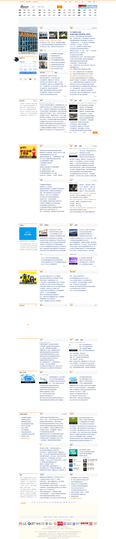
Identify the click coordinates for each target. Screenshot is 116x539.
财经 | (71, 71)
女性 (49, 12)
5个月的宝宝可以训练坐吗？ (80, 387)
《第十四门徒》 (79, 205)
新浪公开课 (23, 372)
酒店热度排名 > (87, 457)
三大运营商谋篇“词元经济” (55, 234)
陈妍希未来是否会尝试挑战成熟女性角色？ (50, 356)
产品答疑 (71, 517)
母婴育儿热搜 (73, 254)
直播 (84, 10)
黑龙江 (60, 502)
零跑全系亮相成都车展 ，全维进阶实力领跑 (50, 491)
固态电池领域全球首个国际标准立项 (49, 483)
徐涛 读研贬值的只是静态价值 (78, 494)
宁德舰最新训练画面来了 (46, 184)
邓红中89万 (61, 127)
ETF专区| (72, 78)
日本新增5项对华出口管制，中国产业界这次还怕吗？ (83, 57)
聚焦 (71, 193)
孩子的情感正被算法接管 (85, 377)
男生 (71, 197)
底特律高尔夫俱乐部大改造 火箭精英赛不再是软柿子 (83, 438)
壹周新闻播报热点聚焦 (78, 367)
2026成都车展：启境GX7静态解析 (78, 124)
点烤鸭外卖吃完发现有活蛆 (57, 64)
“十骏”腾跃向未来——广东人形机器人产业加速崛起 (82, 42)
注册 (67, 517)
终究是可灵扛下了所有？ (55, 229)
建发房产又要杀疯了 (75, 80)
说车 (84, 103)
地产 (75, 342)
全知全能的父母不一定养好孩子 (87, 262)
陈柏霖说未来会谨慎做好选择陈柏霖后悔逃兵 (51, 150)
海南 (69, 502)
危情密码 (85, 197)
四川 (42, 502)
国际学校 (46, 375)
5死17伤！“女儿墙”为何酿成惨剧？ (48, 292)
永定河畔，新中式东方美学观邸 (81, 355)
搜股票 (95, 146)
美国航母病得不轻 (55, 55)
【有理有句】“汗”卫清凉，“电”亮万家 (79, 44)
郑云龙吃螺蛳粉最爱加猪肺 (57, 60)
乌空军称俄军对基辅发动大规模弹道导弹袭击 (51, 207)
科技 (41, 225)
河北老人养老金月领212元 (77, 488)
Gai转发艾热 (43, 165)
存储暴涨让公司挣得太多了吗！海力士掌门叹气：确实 (83, 238)
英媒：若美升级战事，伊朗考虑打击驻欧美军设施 (52, 211)
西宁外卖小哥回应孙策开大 (57, 66)
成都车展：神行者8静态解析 (86, 109)
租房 (72, 342)
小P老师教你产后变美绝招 (79, 389)
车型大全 (22, 62)
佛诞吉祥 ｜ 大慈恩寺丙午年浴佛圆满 (28, 493)
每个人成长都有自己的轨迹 (86, 264)
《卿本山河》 (78, 203)
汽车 (71, 88)
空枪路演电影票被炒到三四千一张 (48, 154)
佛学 (21, 475)
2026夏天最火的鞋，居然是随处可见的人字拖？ (51, 438)
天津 (34, 502)
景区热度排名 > (73, 457)
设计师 (83, 342)
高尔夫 (72, 414)
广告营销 (45, 517)
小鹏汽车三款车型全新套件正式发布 (49, 94)
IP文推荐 (72, 201)
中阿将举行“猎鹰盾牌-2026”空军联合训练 (50, 203)
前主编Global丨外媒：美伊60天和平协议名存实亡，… (53, 46)
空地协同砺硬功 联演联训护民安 (48, 205)
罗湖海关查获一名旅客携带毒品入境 (49, 280)
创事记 (34, 15)
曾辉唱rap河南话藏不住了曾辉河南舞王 (49, 167)
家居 (69, 15)
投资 (95, 10)
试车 (87, 103)
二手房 (64, 15)
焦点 (80, 346)
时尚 (44, 12)
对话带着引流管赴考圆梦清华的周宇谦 (49, 385)
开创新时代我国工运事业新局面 (77, 34)
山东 (72, 502)
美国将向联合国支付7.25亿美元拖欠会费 (50, 78)
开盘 (80, 350)
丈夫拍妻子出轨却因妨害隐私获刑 (79, 486)
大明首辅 (75, 197)
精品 (74, 10)
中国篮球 (50, 103)
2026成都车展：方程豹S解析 (86, 120)
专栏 (64, 10)
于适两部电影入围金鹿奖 (46, 162)
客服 (90, 15)
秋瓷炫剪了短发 (25, 436)
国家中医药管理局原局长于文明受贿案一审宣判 (51, 278)
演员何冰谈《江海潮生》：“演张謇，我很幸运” (51, 175)
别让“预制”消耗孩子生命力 (85, 379)
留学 (64, 12)
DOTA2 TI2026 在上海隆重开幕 (49, 264)
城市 (84, 12)
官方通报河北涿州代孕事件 (76, 54)
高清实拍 (33, 72)
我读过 (77, 183)
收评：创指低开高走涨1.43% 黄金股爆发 (83, 71)
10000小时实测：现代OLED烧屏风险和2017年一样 (82, 246)
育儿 (54, 12)
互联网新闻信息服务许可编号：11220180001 (58, 531)
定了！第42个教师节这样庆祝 (56, 383)
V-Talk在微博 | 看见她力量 (85, 258)
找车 (80, 100)
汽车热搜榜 (94, 100)
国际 (34, 10)
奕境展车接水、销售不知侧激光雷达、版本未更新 (52, 481)
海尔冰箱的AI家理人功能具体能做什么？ (50, 466)
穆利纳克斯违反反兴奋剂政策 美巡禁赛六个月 (81, 440)
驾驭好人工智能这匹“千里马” (47, 464)
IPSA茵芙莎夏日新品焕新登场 (47, 431)
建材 (81, 342)
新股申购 (83, 148)
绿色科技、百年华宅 (78, 359)
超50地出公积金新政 (79, 365)
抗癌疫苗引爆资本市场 (60, 44)
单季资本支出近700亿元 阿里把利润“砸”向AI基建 (82, 84)
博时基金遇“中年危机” (84, 152)
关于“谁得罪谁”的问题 (75, 32)
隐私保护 (49, 527)
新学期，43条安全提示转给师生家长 (82, 397)
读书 (74, 12)
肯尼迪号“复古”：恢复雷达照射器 (48, 199)
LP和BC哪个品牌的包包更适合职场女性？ (50, 346)
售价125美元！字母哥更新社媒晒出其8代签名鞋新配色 (53, 119)
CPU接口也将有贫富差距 (85, 231)
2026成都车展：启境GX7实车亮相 (48, 75)
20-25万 (21, 66)
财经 (71, 146)
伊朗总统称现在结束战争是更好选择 (79, 61)
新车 (54, 15)
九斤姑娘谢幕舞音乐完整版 (46, 160)
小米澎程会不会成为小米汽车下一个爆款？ (50, 479)
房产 (71, 340)
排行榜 (70, 103)
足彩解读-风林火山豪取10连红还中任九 (49, 125)
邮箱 (84, 15)
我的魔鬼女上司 (85, 195)
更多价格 (34, 66)
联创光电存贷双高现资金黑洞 (86, 154)
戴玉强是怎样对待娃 (91, 389)
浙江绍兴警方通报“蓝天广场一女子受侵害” (50, 276)
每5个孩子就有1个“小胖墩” (79, 391)
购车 (76, 100)
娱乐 (41, 146)
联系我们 (50, 517)
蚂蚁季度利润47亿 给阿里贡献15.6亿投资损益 (51, 238)
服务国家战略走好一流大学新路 (57, 377)
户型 (71, 359)
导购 (82, 103)
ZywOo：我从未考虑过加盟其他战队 (50, 258)
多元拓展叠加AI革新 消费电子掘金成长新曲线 (81, 76)
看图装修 (78, 342)
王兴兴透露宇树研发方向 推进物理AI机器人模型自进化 (83, 86)
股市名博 (75, 148)
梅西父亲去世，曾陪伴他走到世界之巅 (28, 107)
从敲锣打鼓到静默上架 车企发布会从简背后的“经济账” (53, 497)
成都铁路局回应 (75, 496)
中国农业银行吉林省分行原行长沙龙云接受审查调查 (52, 286)
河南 (40, 502)
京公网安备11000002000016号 (72, 536)
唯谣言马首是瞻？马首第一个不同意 (80, 492)
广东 (37, 502)
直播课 (71, 385)
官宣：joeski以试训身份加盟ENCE (78, 290)
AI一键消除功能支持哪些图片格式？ (48, 462)
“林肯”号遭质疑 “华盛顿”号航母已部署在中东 (51, 201)
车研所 (21, 225)
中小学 (40, 375)
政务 (95, 12)
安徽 (64, 502)
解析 (91, 103)
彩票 (74, 15)
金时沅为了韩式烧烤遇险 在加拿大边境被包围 (81, 436)
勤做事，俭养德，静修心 (25, 487)
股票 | (71, 73)
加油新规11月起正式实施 (85, 236)
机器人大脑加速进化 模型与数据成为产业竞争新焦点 (53, 248)
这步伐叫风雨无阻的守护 (57, 57)
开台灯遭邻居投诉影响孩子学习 (78, 490)
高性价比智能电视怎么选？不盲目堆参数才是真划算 (53, 262)
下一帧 (36, 58)
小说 (74, 183)
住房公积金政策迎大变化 (79, 211)
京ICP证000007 (65, 527)
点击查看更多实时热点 (75, 498)
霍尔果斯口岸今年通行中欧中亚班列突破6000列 (51, 284)
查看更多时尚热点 (25, 438)
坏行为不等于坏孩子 (79, 385)
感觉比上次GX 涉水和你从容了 (47, 489)
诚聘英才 (56, 517)
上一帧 (34, 58)
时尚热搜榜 (64, 414)
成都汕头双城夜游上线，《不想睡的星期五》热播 (52, 156)
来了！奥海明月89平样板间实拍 (81, 357)
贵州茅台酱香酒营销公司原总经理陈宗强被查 (81, 171)
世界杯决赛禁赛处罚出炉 (77, 481)
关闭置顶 (95, 2)
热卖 (26, 79)
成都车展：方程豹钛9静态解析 (86, 111)
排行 (53, 103)
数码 (71, 225)
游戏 (41, 254)
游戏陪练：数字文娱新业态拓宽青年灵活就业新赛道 (82, 286)
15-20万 (34, 63)
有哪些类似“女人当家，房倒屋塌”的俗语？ (50, 350)
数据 (71, 361)
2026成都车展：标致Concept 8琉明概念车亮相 (51, 84)
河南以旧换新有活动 (90, 211)
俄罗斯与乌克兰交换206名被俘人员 (48, 209)
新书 (71, 207)
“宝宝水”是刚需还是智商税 (85, 383)
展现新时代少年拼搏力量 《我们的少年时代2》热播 (52, 152)
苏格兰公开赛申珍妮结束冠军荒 (87, 419)
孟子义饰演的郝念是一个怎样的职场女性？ (50, 362)
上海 (90, 12)
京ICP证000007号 (73, 535)
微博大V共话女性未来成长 (85, 260)
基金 (29, 12)
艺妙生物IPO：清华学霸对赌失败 (88, 80)
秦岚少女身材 (24, 428)
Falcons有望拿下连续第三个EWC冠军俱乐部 (81, 280)
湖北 (53, 502)
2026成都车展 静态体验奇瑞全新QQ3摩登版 (81, 130)
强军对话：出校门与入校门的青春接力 (49, 195)
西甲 (45, 103)
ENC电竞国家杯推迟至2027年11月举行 (79, 278)
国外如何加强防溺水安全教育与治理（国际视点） (52, 400)
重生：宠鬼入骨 (76, 195)
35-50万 (29, 66)
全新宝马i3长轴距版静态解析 (86, 117)
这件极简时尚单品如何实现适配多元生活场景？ (51, 436)
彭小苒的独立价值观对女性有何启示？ (49, 358)
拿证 (80, 348)
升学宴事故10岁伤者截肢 (57, 53)
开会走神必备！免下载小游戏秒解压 (79, 94)
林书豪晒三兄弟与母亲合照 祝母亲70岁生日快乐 (52, 121)
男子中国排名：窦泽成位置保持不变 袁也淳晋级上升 (83, 428)
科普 (71, 387)
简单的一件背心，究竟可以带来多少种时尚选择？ (52, 419)
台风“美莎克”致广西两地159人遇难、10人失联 (51, 82)
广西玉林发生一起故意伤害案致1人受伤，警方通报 (52, 282)
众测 (29, 15)
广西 (74, 502)
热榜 (71, 474)
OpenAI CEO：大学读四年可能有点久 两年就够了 (82, 250)
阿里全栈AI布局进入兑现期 (56, 231)
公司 (71, 363)
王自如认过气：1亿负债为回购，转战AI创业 (50, 458)
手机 (24, 15)
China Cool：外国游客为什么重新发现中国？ (81, 46)
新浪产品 (22, 58)
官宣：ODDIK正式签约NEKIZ (77, 276)
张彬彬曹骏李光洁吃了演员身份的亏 (80, 477)
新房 (70, 342)
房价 (71, 355)
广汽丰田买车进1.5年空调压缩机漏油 (54, 244)
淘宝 (35, 79)
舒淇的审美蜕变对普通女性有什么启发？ (50, 354)
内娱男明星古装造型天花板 (28, 434)
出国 (43, 375)
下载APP (71, 148)
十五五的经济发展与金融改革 (47, 44)
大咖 (71, 389)
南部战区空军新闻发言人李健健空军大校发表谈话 (82, 165)
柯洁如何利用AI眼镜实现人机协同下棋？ (50, 450)
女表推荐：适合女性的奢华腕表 (47, 364)
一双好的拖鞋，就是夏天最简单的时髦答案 (50, 440)
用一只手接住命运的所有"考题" (47, 393)
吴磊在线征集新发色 (26, 432)
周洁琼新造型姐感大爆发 (27, 423)
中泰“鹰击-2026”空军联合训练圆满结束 (49, 197)
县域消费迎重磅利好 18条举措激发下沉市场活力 (82, 40)
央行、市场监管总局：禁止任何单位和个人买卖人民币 (53, 86)
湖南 (55, 502)
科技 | (71, 82)
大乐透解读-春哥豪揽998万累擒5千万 (49, 127)
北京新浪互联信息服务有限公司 (74, 531)
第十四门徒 (80, 197)
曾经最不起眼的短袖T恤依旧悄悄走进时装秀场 (51, 425)
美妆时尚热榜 (23, 414)
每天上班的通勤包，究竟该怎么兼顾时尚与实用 (51, 427)
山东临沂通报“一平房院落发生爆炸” (78, 63)
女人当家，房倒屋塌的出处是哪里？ (49, 348)
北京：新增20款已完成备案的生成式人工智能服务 (52, 296)
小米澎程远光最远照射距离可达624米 (79, 240)
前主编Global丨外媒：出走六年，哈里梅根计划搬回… (53, 42)
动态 (71, 353)
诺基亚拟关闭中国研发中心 (86, 234)
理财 (80, 146)
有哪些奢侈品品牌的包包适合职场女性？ (50, 352)
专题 (69, 10)
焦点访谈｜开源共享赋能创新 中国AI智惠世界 (81, 36)
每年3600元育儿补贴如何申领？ (80, 400)
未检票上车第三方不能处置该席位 (79, 484)
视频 (41, 50)
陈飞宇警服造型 (25, 430)
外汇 (34, 12)
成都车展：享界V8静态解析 (86, 107)
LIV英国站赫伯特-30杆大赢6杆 (86, 421)
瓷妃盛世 (79, 209)
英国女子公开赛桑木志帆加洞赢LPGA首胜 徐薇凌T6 (82, 434)
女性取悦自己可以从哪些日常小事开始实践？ (51, 368)
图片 (96, 103)
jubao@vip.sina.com (69, 528)
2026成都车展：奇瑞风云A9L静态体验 (79, 122)
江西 (67, 502)
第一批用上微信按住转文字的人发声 (80, 479)
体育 (41, 100)
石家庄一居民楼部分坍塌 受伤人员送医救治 (50, 300)
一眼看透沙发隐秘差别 (90, 367)
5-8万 (21, 63)
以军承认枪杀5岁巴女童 (57, 68)
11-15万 (29, 63)
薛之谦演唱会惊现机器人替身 (47, 171)
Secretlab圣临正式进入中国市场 (78, 288)
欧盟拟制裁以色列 (74, 67)
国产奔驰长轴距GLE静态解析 (86, 105)
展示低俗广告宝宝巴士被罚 (79, 395)
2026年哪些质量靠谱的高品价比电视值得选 (51, 260)
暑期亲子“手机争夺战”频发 (85, 381)
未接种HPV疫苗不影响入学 (46, 395)
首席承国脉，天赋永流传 (79, 353)
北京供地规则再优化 (88, 346)
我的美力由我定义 (47, 342)
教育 (41, 372)
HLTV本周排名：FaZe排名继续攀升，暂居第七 (81, 282)
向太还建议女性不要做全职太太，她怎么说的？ (51, 366)
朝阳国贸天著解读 (87, 348)
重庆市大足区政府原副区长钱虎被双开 (49, 294)
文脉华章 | (88, 34)
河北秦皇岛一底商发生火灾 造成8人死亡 (50, 288)
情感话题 (41, 342)
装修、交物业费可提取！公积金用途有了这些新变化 (82, 38)
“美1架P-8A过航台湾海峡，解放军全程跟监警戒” (82, 59)
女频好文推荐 (73, 209)
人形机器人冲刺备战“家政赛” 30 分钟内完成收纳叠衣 (83, 248)
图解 (71, 357)
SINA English (62, 517)
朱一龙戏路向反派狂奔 (45, 169)
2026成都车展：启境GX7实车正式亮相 (82, 88)
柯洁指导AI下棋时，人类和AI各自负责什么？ (51, 448)
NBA (44, 10)
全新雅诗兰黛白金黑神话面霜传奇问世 (49, 417)
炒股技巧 (88, 148)
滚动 (56, 72)
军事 (24, 10)
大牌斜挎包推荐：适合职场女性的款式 (49, 344)
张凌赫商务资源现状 (26, 417)
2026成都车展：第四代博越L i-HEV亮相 (79, 128)
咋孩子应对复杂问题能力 (90, 385)
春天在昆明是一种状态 (85, 449)
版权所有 (59, 527)
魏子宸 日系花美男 (26, 425)
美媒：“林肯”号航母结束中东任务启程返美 (50, 192)
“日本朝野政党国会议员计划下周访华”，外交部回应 (82, 173)
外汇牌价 (79, 148)
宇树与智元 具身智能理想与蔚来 (57, 236)
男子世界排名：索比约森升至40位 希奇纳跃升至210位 (83, 426)
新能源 (73, 103)
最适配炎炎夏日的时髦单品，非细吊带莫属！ (51, 421)
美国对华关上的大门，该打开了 (77, 52)
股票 (24, 12)
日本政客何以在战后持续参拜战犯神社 (79, 48)
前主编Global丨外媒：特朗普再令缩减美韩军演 (81, 90)
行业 (70, 447)
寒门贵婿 (84, 209)
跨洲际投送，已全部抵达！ (46, 186)
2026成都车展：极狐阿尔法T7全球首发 (49, 80)
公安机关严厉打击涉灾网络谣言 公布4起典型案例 (52, 290)
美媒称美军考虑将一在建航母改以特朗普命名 (51, 190)
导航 (95, 15)
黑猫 (90, 10)
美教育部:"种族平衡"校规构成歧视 (48, 389)
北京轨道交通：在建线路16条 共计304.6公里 (84, 361)
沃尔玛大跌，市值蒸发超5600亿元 (87, 150)
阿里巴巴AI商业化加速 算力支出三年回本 (83, 73)
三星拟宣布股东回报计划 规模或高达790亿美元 (84, 82)
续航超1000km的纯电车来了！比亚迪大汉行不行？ (52, 477)
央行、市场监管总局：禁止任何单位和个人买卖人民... (83, 65)
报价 (44, 15)
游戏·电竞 (72, 271)
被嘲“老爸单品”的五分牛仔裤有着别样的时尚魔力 (52, 434)
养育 (71, 391)
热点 (80, 344)
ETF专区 (94, 148)
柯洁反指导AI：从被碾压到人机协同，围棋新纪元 (52, 452)
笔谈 (90, 195)
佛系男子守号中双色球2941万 (47, 129)
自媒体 (71, 393)
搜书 (95, 180)
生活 (71, 395)
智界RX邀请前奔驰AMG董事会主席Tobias (50, 495)
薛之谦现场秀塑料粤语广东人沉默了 (49, 173)
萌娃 (71, 397)
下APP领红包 (62, 125)
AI (40, 445)
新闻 (71, 28)
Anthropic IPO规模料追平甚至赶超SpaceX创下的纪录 (53, 246)
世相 (41, 271)
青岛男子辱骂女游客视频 (85, 453)
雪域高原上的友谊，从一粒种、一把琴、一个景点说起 (83, 50)
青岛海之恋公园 (83, 455)
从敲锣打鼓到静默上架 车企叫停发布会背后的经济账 (53, 242)
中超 (54, 10)
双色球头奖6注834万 (60, 129)
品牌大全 (22, 72)
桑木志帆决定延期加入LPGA (86, 417)
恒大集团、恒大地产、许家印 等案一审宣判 (50, 40)
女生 (71, 195)
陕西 (58, 502)
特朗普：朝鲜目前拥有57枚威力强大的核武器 (51, 90)
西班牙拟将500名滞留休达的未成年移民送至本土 (52, 397)
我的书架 (71, 183)
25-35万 (25, 66)
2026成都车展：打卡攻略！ (86, 113)
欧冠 (47, 103)
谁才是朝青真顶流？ (88, 344)
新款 (30, 79)
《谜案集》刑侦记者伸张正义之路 (83, 201)
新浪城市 (23, 503)
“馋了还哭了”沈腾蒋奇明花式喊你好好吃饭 (50, 158)
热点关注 (22, 305)
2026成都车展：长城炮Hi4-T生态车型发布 (50, 92)
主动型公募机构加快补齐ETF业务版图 (84, 78)
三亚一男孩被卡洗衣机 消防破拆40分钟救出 (80, 69)
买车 (49, 15)
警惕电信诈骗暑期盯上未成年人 (47, 391)
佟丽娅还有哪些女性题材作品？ (47, 360)
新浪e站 (34, 61)
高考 (69, 12)
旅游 (71, 445)
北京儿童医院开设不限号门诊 (81, 393)
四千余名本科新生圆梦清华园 (56, 379)
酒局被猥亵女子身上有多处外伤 (47, 298)
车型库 (77, 103)
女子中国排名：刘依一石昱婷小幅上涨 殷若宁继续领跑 (83, 432)
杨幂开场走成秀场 (25, 419)
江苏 (47, 502)
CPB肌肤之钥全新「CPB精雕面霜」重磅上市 (51, 429)
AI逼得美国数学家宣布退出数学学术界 (49, 387)
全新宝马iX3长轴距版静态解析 (86, 115)
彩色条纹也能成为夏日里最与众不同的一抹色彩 (51, 423)
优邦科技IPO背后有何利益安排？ (87, 157)
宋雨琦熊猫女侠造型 (26, 421)
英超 (49, 10)
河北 (50, 502)
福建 (45, 502)
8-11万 (25, 63)
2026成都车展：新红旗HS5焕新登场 (49, 88)
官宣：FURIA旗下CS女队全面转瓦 (78, 284)
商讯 (41, 305)
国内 (29, 10)
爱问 (96, 305)
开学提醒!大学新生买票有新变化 (57, 381)
